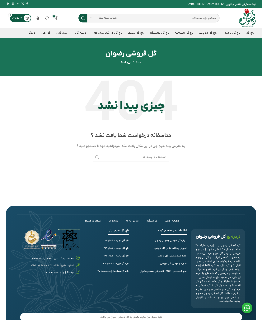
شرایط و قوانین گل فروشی (173, 263)
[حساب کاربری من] (37, 18)
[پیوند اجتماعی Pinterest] (13, 4)
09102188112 (196, 4)
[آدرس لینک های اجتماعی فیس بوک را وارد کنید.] (27, 4)
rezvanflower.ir (53, 272)
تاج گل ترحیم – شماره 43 (116, 248)
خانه (138, 62)
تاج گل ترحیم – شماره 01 (117, 240)
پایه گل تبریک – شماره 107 (115, 263)
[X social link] (22, 4)
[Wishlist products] (46, 18)
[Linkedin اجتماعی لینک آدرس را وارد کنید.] (8, 4)
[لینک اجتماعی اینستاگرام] (18, 4)
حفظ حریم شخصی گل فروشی (171, 256)
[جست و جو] (82, 18)
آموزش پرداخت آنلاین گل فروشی (170, 248)
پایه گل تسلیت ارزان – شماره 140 (113, 271)
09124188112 (215, 4)
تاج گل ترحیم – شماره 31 (116, 256)
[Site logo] (247, 18)
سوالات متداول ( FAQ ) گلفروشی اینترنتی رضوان (163, 271)
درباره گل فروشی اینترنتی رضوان (170, 240)
